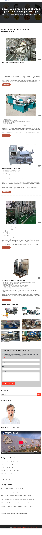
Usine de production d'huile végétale (8, 479)
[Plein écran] (39, 452)
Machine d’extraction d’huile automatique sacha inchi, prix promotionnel (15, 502)
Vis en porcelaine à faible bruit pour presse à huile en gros (12, 488)
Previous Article (4, 344)
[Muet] (38, 452)
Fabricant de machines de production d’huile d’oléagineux (24, 527)
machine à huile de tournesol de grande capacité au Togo (12, 492)
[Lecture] (2, 452)
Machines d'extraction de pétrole (7, 473)
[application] (21, 442)
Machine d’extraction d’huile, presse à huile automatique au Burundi (14, 513)
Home (3, 14)
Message (4, 371)
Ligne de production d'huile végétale (8, 467)
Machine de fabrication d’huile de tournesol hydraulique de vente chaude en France (17, 506)
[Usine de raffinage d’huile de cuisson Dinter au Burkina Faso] (10, 312)
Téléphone (4, 366)
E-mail (4, 362)
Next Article (38, 344)
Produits (8, 14)
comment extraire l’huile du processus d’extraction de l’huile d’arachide (14, 509)
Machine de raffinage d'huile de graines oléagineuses (12, 470)
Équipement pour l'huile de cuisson (8, 464)
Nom (3, 357)
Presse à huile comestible (18, 14)
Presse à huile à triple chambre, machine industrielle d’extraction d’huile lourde (16, 495)
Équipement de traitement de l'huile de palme (10, 461)
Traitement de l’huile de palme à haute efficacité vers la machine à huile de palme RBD (17, 499)
